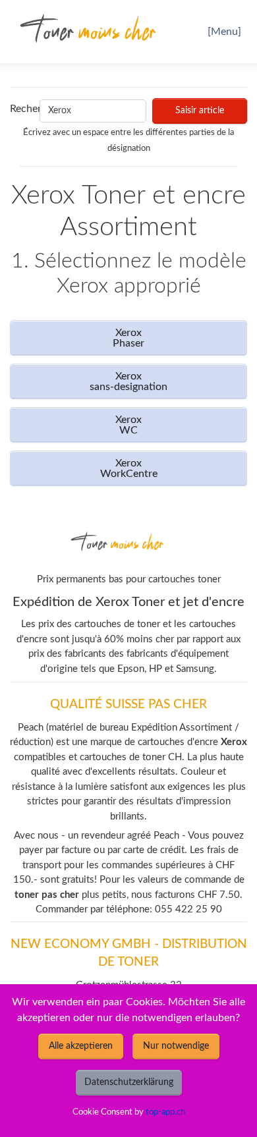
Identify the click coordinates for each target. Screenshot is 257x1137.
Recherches (22, 108)
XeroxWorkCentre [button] (128, 468)
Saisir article (199, 110)
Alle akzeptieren (81, 1046)
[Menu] (224, 31)
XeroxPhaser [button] (128, 337)
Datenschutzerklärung (128, 1082)
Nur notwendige (176, 1046)
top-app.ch (165, 1112)
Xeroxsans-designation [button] (128, 381)
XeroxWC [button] (128, 424)
